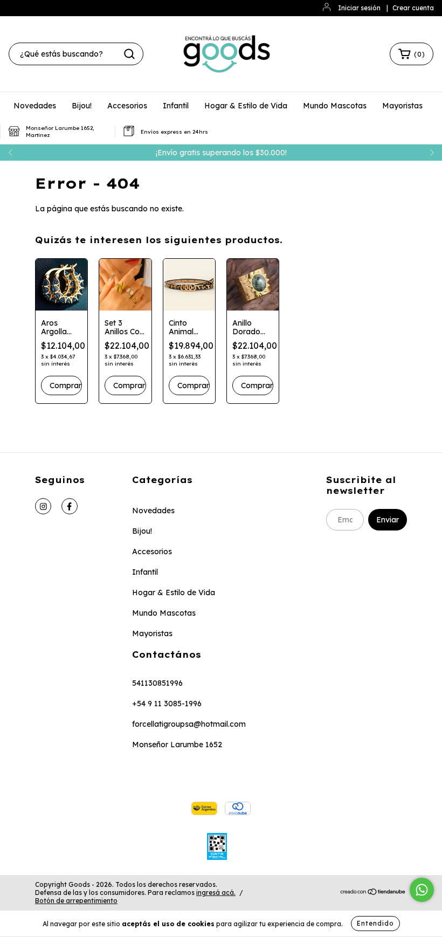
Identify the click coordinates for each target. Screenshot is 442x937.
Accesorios (127, 106)
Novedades (34, 106)
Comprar (65, 385)
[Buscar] (129, 54)
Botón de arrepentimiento (76, 901)
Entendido (375, 923)
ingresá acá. (216, 892)
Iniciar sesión (359, 8)
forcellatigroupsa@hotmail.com (189, 724)
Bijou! (82, 106)
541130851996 (157, 683)
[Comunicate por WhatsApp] (422, 890)
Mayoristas (402, 106)
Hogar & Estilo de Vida (245, 106)
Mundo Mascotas (335, 106)
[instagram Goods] (43, 506)
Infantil (176, 106)
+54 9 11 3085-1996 (167, 703)
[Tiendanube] (373, 893)
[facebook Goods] (69, 506)
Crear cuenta (413, 8)
